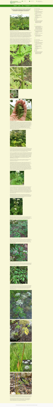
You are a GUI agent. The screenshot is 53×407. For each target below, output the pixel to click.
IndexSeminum (23, 5)
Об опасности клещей (37, 8)
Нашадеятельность (19, 5)
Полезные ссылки (37, 10)
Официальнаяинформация (15, 5)
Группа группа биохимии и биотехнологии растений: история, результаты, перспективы (38, 35)
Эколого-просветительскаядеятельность (27, 5)
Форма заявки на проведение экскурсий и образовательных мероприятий (38, 15)
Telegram (36, 19)
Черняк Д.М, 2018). (17, 156)
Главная (11, 8)
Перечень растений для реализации (39, 9)
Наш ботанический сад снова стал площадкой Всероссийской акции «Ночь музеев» (38, 31)
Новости (13, 8)
